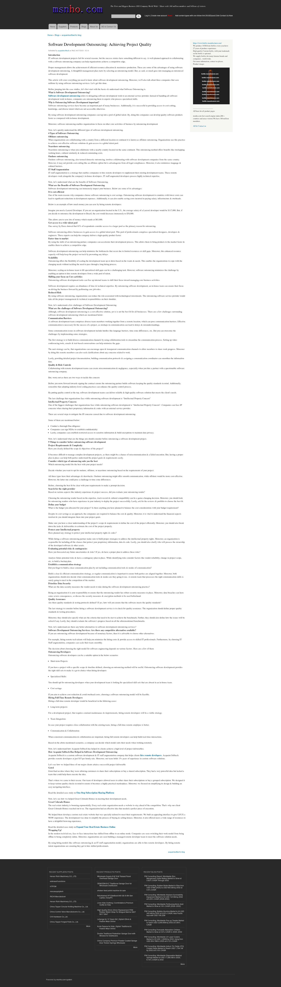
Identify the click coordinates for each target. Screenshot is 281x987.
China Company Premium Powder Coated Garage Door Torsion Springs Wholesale (117, 941)
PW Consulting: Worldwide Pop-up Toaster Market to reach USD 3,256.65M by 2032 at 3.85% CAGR (164, 922)
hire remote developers (151, 755)
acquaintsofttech (63, 50)
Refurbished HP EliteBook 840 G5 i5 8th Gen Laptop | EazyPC (115, 896)
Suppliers (63, 26)
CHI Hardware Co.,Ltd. (59, 916)
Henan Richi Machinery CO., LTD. (63, 876)
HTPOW (53, 886)
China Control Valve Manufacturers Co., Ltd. (67, 911)
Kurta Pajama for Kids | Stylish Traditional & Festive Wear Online (114, 927)
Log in (147, 15)
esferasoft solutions (57, 881)
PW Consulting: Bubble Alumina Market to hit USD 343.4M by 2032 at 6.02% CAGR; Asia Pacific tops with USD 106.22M (164, 913)
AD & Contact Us (108, 26)
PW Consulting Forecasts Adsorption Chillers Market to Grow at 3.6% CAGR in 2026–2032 (163, 930)
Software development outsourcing (64, 95)
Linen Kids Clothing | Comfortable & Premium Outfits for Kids (115, 903)
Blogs (84, 26)
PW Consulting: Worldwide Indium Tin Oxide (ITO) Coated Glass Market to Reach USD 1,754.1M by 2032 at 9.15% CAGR (164, 948)
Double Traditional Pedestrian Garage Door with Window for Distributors (116, 934)
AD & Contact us (199, 126)
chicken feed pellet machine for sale (111, 890)
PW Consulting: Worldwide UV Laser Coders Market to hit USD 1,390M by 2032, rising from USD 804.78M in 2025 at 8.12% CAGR (163, 939)
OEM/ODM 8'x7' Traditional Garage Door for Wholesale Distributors (114, 884)
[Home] (77, 10)
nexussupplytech (56, 891)
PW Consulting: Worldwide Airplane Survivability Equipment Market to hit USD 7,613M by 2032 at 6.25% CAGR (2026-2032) (163, 896)
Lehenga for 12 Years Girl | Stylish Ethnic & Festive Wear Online (114, 920)
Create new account (159, 15)
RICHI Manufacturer (58, 896)
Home (52, 26)
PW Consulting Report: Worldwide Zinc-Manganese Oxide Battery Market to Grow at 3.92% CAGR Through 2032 (162, 878)
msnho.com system (64, 979)
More (88, 926)
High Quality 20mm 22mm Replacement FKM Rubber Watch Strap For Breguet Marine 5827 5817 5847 (116, 912)
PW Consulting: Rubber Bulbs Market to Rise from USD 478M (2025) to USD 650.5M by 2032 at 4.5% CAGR (164, 887)
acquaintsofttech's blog (71, 35)
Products (74, 26)
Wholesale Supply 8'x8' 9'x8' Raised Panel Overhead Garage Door (114, 877)
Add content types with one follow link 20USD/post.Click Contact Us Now (204, 15)
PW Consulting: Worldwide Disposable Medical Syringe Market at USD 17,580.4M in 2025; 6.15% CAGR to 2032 (163, 957)
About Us (94, 26)
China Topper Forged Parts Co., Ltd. (64, 921)
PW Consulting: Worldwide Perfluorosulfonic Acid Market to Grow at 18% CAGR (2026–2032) (163, 905)
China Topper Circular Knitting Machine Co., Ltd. (69, 906)
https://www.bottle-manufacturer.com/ (207, 43)
